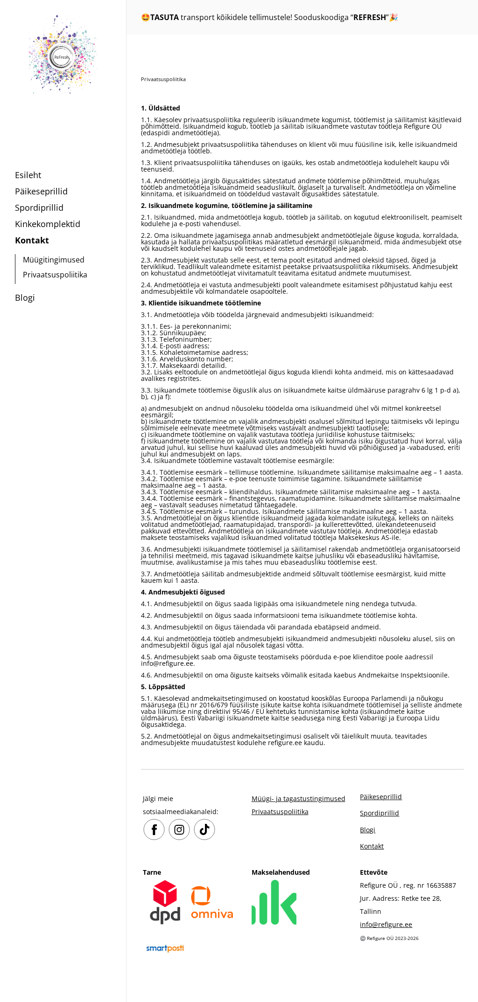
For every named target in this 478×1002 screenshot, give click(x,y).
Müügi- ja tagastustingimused (298, 798)
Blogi (25, 297)
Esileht (28, 174)
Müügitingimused (53, 260)
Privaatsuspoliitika (55, 275)
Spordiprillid (39, 207)
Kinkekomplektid (47, 223)
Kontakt (32, 240)
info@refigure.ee (386, 924)
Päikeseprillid (41, 191)
